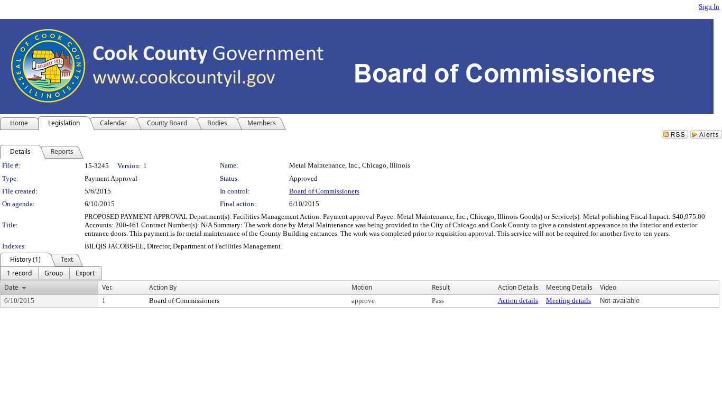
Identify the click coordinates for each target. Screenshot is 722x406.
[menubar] (50, 273)
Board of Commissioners (324, 191)
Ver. (107, 287)
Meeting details (568, 300)
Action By (163, 287)
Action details (518, 300)
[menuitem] (19, 273)
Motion (361, 287)
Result (441, 287)
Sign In (709, 7)
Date (11, 287)
